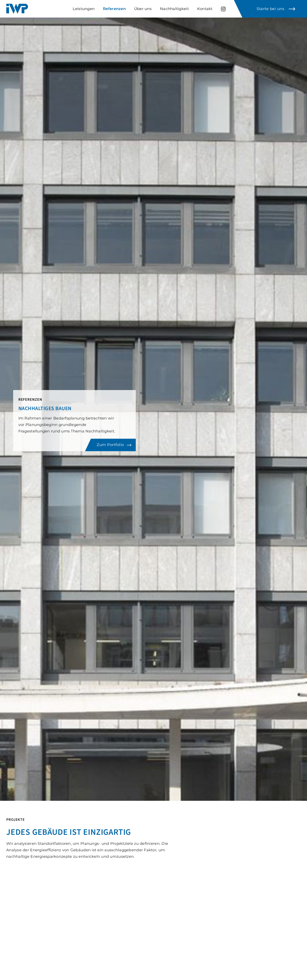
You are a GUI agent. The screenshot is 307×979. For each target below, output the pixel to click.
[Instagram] (223, 9)
